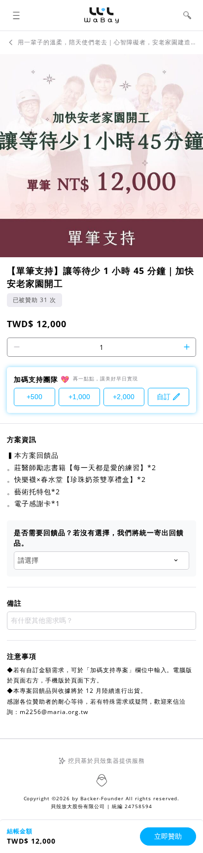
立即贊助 (168, 836)
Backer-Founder (102, 798)
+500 (34, 397)
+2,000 (124, 397)
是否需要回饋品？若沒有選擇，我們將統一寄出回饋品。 (99, 537)
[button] (16, 15)
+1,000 (79, 397)
